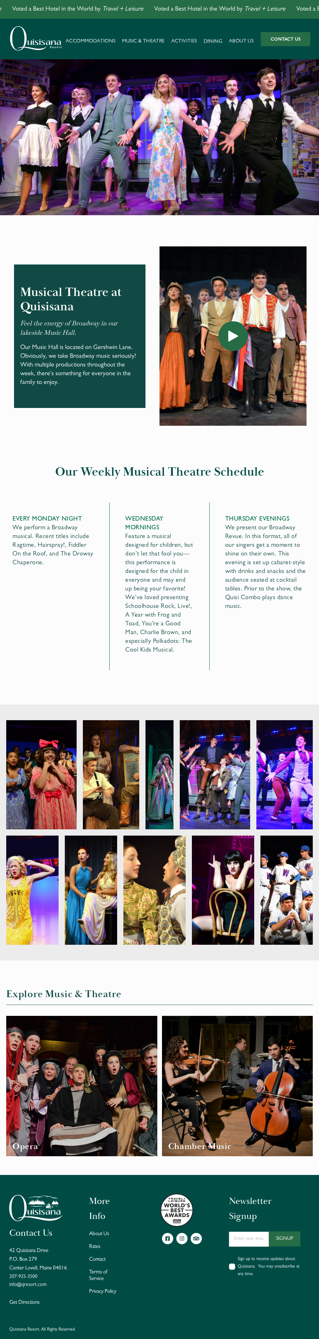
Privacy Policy (102, 1291)
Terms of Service (98, 1276)
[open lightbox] (233, 336)
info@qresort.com (27, 1285)
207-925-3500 (23, 1276)
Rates (94, 1246)
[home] (36, 39)
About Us (99, 1234)
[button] (91, 39)
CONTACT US (286, 39)
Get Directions (24, 1302)
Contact (97, 1259)
